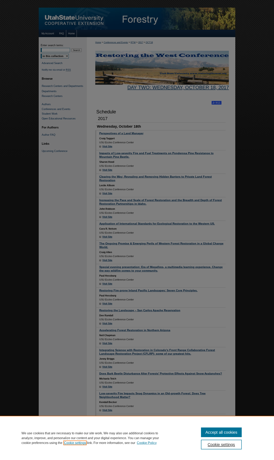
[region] (137, 438)
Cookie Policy (147, 443)
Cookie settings (75, 443)
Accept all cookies (221, 432)
